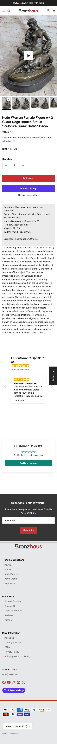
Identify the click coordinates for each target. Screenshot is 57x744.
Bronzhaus (13, 734)
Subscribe (28, 530)
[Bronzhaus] (28, 10)
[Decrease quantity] (5, 165)
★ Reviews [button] (53, 375)
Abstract (9, 565)
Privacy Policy (12, 652)
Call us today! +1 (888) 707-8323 (28, 3)
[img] (30, 366)
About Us (9, 637)
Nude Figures (11, 574)
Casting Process (13, 642)
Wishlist (9, 620)
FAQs (7, 647)
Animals (9, 569)
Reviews (9, 615)
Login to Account (13, 610)
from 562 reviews (20, 369)
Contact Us (10, 606)
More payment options (28, 195)
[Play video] (28, 55)
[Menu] (3, 11)
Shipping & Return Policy (17, 656)
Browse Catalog (13, 601)
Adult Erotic (11, 578)
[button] (6, 387)
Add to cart (28, 178)
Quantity (7, 159)
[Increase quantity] (22, 165)
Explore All (10, 583)
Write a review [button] (28, 463)
